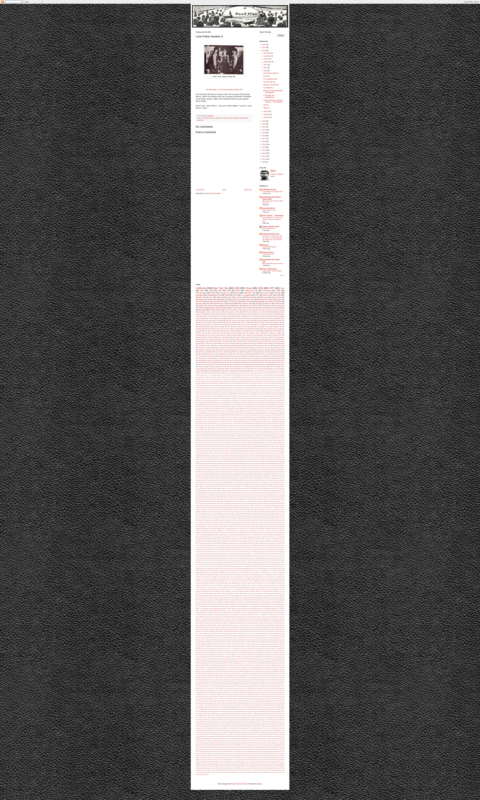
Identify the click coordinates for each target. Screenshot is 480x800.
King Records (247, 347)
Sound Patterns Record (260, 703)
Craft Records (251, 455)
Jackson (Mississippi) (254, 545)
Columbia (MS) (254, 446)
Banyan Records (262, 396)
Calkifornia (281, 425)
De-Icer (251, 463)
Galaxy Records (247, 507)
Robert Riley (258, 677)
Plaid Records (263, 652)
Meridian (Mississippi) (260, 604)
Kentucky (258, 301)
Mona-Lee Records (216, 614)
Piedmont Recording (255, 650)
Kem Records (236, 347)
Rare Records (262, 665)
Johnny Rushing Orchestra (259, 558)
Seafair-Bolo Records (228, 692)
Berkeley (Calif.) (255, 402)
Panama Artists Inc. (240, 642)
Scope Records (239, 358)
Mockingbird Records (217, 612)
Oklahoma (230, 303)
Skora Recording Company (206, 701)
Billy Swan (201, 408)
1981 (243, 329)
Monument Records (276, 614)
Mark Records (273, 595)
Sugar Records (266, 713)
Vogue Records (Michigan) (217, 757)
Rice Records (229, 673)
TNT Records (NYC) (210, 719)
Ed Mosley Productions (204, 484)
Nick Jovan (230, 627)
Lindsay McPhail (253, 581)
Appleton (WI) (256, 385)
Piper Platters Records (250, 652)
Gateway (231, 509)
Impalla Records (207, 539)
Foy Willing (264, 501)
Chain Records (278, 434)
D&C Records (249, 459)
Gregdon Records (210, 520)
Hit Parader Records (225, 532)
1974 (269, 303)
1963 (202, 291)
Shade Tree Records (208, 694)
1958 (260, 288)
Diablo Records (220, 471)
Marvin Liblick (278, 598)
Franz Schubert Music (244, 503)
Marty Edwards (254, 598)
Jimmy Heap (216, 556)
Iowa (257, 308)
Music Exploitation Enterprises (221, 621)
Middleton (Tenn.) (248, 606)
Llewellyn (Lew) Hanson (240, 583)
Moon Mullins (199, 616)
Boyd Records (280, 417)
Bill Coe (235, 406)
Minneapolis (227, 318)
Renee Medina (245, 671)
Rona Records (263, 682)
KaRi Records (222, 564)
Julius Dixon (274, 560)
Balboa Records (211, 396)
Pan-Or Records (228, 642)
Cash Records (220, 432)
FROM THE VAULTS (269, 190)
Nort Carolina (209, 631)
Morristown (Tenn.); (256, 616)
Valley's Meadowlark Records (263, 749)
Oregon (212, 326)
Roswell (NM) (233, 684)
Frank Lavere (201, 503)
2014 (264, 147)
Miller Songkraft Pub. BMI (275, 608)
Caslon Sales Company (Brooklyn (244, 432)
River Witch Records (211, 677)
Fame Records (255, 495)
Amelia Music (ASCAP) (217, 383)
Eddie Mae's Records (227, 484)
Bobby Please (266, 413)
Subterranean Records (241, 713)
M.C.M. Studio (246, 589)
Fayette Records (200, 497)
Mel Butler (281, 602)
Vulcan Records (231, 757)
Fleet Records (246, 499)
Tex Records (230, 726)
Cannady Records (277, 427)
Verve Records (276, 753)
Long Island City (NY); (237, 585)
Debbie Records (218, 465)
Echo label (251, 482)
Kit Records (279, 568)
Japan (242, 549)
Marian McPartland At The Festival (272, 263)
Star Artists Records (242, 709)
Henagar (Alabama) (201, 530)
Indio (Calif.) (261, 539)
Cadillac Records (259, 425)
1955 (279, 295)
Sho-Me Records (237, 696)
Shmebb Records (224, 696)
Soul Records (239, 703)
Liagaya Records (277, 579)
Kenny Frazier (264, 566)
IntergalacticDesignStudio (239, 784)
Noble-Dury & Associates (239, 629)
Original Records (277, 635)
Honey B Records (203, 535)
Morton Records (269, 616)
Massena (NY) (213, 600)
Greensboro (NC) (274, 518)
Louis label (279, 585)
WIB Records (260, 757)
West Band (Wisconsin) (219, 761)
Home (224, 190)
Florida (278, 299)
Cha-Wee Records (265, 434)
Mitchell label (205, 612)
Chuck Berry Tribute (252, 440)
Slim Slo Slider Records (223, 701)
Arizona (266, 306)
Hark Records (266, 524)
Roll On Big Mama (272, 680)
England (205, 490)
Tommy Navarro (210, 736)
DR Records (259, 459)
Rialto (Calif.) (219, 673)
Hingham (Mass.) (211, 532)
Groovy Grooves (268, 252)
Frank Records (223, 503)
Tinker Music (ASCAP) (239, 734)
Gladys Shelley (235, 343)
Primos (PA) (206, 658)
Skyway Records (221, 360)
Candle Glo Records (263, 427)
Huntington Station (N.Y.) (231, 537)
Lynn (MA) (210, 589)
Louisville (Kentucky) (227, 587)
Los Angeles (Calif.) (268, 308)
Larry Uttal (207, 574)
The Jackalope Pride (270, 79)
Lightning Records (211, 581)
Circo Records (234, 442)
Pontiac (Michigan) (201, 656)
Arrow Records (242, 387)
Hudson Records (207, 537)
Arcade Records (267, 385)
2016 (264, 141)
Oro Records (223, 637)
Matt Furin (254, 600)
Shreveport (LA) (209, 360)
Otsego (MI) (243, 637)
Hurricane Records (261, 537)
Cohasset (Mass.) (237, 335)
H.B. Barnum (220, 522)
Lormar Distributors (251, 350)
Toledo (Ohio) (202, 366)
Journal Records (231, 560)
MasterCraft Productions (227, 600)
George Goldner (235, 511)
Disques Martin (254, 474)
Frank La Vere (280, 501)
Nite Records (267, 352)
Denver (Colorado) (209, 339)
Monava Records (229, 614)
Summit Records (277, 713)
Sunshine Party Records (243, 715)
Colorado (214, 446)
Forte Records (235, 501)
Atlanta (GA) (224, 299)
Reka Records (213, 671)
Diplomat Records (217, 474)
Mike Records (237, 608)
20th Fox (226, 373)
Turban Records (227, 743)
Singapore (259, 698)
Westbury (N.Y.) (220, 764)
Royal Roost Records (245, 684)
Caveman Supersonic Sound (276, 432)
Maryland (281, 308)
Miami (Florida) (268, 324)
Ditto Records (264, 474)
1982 (204, 308)
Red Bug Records (267, 667)
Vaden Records (279, 747)
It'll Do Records (240, 541)
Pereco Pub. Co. (229, 648)
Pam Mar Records (203, 642)
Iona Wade (213, 541)
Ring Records (259, 675)
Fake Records (244, 495)
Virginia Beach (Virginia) (215, 368)
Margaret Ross (240, 595)
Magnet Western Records (258, 591)
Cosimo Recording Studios (225, 337)
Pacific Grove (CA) (233, 640)
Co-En (258, 444)
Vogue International (201, 757)
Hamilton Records (271, 522)
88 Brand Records (237, 373)
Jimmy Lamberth (227, 556)
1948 (258, 371)
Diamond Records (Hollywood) (263, 471)
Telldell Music (265, 724)
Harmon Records (208, 526)
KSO (204, 564)
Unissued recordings (272, 745)
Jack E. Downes (277, 543)
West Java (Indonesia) (249, 761)
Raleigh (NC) (199, 665)
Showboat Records (276, 696)
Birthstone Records (221, 408)
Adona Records (250, 377)
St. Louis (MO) (200, 709)
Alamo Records (256, 379)
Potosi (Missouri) (238, 656)
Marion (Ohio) (251, 595)
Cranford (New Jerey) (264, 455)
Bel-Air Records (259, 400)
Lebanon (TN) (210, 577)
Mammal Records (234, 593)
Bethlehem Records (206, 404)
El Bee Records (279, 484)
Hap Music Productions (228, 524)
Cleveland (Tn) (228, 444)
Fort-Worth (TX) (209, 324)
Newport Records (220, 627)
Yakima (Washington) (276, 770)
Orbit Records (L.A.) (264, 635)
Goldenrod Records (241, 516)
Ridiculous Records (247, 675)
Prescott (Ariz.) (262, 656)
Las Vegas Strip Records (220, 574)
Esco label (269, 490)
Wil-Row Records (208, 766)
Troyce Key (279, 740)
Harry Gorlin (217, 345)
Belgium (262, 331)
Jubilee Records (252, 560)
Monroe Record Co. (255, 614)
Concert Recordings (230, 448)
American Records (248, 383)
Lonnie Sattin (250, 585)
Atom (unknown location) (259, 389)
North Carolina (276, 297)
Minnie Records (264, 610)
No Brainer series (214, 629)
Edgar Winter (239, 484)
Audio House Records (224, 392)
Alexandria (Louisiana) (217, 381)
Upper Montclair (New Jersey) (251, 747)
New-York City (265, 625)
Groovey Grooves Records (240, 520)
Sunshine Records (258, 715)
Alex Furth (206, 381)
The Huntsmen (231, 728)
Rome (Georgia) (231, 682)
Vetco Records (273, 366)
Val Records (215, 749)
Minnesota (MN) (252, 610)
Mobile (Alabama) (273, 312)
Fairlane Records (219, 495)
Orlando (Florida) (201, 637)
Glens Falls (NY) (246, 513)
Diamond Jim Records (233, 471)
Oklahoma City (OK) (201, 635)
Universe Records (236, 747)
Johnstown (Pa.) (203, 347)
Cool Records (217, 450)
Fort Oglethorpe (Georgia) (221, 501)
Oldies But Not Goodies (216, 635)
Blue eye (265, 245)
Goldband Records (248, 343)
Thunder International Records (214, 732)
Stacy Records (210, 709)
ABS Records (233, 375)
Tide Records (239, 732)
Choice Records (202, 440)
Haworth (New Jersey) (223, 528)
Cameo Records (237, 427)
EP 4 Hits (205, 482)
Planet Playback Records (277, 652)
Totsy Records (229, 738)
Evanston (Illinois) (250, 492)
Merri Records (273, 604)
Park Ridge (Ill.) (253, 642)
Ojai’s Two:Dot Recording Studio (272, 633)
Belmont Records (220, 402)
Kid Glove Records (223, 568)
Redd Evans (214, 669)
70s (231, 310)
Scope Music (278, 690)
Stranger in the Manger (271, 85)
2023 (264, 121)
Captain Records (227, 429)
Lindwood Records (266, 581)
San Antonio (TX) (270, 301)
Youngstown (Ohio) (226, 772)
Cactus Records (227, 425)
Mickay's (215, 606)
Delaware (276, 322)
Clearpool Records (203, 444)
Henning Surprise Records (242, 530)
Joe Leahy (277, 556)
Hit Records (236, 532)
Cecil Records (202, 434)
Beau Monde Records (204, 400)
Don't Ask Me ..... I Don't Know (272, 215)
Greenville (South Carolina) (264, 343)
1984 (199, 373)
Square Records (249, 362)
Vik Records (209, 755)
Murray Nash (206, 621)
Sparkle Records (261, 705)
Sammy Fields (280, 686)
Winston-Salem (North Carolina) (224, 371)
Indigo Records (251, 539)
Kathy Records (278, 564)
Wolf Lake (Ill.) (232, 768)
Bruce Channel (227, 421)
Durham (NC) (264, 480)
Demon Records (250, 467)
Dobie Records (275, 474)
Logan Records (278, 583)
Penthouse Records (215, 648)
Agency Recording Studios (265, 377)
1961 (238, 291)
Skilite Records (280, 698)
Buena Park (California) (251, 421)
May (265, 68)
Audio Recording (251, 392)
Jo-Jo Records (258, 556)
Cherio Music (212, 438)
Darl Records (245, 461)
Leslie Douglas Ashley (236, 579)
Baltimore (267, 320)
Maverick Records (277, 600)
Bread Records (246, 419)
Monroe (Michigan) (241, 614)
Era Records (226, 341)
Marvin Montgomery (201, 600)
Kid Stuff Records (236, 568)
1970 (211, 297)
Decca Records (269, 310)
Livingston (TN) (227, 583)
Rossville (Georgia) (221, 684)
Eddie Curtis (270, 339)
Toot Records (264, 736)
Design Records (251, 339)
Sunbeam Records (215, 715)
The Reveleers (208, 730)
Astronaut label (233, 389)
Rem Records (235, 671)
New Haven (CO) (237, 625)
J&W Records (280, 541)
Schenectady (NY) (225, 358)
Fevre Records (258, 497)
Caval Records (261, 432)
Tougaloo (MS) (239, 738)
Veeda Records (214, 753)
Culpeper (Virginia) (265, 457)
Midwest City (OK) (209, 608)
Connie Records (269, 448)
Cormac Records (201, 453)
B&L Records (227, 394)
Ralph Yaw (209, 665)
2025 (264, 47)
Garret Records (214, 509)
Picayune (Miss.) (226, 650)
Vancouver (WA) (245, 751)
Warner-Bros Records (257, 368)
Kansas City (226, 347)
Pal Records (259, 640)
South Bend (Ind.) (266, 360)
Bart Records (212, 398)
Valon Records (211, 751)
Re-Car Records (207, 667)
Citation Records (245, 442)
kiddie (265, 772)
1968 (227, 295)
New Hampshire (255, 352)
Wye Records (224, 770)
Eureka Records (228, 492)
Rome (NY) (242, 682)
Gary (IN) (223, 509)
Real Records (218, 667)
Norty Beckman (248, 631)
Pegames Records (279, 646)
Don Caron (254, 476)
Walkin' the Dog (200, 759)
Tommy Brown (200, 736)
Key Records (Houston (209, 568)
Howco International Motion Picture (257, 535)
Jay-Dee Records (267, 345)
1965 (229, 291)
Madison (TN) (220, 591)
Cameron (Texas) (249, 427)
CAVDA (243, 423)
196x (210, 320)
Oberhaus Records (216, 633)
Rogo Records (248, 680)
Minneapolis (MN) (201, 326)
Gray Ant (210, 518)
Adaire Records (218, 377)
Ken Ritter (254, 566)
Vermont (243, 753)
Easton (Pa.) (232, 482)
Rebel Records (238, 326)
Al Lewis (222, 379)
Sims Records (236, 698)
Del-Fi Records (210, 467)
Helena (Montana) (265, 528)
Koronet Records (238, 570)
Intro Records (233, 324)
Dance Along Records (202, 461)
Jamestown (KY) (207, 549)
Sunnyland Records (254, 364)
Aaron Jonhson (263, 375)
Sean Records (240, 692)
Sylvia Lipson (237, 717)
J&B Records (270, 541)
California (201, 288)
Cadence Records (240, 425)
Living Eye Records (214, 583)
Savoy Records (205, 690)
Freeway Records (224, 505)
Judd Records (264, 560)
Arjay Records (212, 387)
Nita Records (280, 627)
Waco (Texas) (242, 368)
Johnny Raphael (244, 558)
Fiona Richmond (279, 497)
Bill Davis (242, 406)
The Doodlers (208, 728)
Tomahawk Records (264, 734)
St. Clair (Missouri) (277, 707)
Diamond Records (247, 471)
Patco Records (227, 644)
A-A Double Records (267, 373)
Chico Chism (280, 438)
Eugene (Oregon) (216, 492)
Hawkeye (198, 528)
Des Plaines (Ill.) (238, 339)
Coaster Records (204, 446)
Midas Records (236, 606)
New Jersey (264, 293)
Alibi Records (230, 381)
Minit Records (242, 610)
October (266, 59)
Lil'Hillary (221, 581)
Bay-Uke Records (245, 398)
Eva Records (239, 492)
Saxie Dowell (232, 690)
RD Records (201, 663)
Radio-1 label (255, 663)
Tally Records (218, 722)
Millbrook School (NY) (259, 608)
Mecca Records (201, 352)
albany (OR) (258, 772)
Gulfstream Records (265, 520)
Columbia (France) (243, 446)
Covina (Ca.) (272, 453)
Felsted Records (224, 497)
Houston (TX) (236, 299)
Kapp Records (256, 564)
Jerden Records (277, 551)
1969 (247, 306)
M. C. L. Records (234, 589)
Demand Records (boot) (237, 467)
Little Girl (266, 108)
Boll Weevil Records (228, 415)
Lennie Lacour (200, 579)
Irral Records (230, 541)
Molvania (205, 614)
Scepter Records (268, 690)
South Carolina (277, 306)
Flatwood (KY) (236, 499)
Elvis (235, 488)
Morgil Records (233, 616)
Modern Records (230, 612)
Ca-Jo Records (216, 425)
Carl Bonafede (239, 429)
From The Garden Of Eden (252, 505)
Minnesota (263, 297)
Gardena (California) (201, 509)
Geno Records (224, 511)
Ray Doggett (272, 665)
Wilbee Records (219, 766)
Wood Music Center (243, 768)
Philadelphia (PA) (214, 295)
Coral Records (210, 337)
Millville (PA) (212, 352)
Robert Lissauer (247, 677)
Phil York (277, 648)
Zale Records (238, 772)
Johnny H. (234, 558)
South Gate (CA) (279, 360)
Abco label (273, 375)
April (265, 71)
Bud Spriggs (238, 421)
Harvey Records (271, 526)
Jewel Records (279, 345)
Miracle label (275, 610)
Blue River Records (255, 411)
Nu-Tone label (280, 631)
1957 (271, 288)
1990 (209, 373)
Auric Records (262, 392)
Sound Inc (249, 703)
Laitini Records (206, 572)
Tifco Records (250, 732)
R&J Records (206, 661)
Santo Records (257, 688)
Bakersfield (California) (242, 310)
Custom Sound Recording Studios (224, 459)
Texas (248, 288)
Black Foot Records (259, 408)
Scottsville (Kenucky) (213, 692)
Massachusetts (251, 297)
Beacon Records (257, 398)
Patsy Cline (237, 644)
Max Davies (199, 602)
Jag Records (214, 547)
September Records (265, 692)
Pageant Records (225, 354)
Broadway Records (201, 421)
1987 (254, 329)
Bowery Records (239, 417)
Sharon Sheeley (260, 694)
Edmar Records (258, 484)
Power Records (277, 354)
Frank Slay (233, 503)
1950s (282, 318)
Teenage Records (244, 724)
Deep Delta (277, 465)
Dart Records (278, 461)
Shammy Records (234, 694)
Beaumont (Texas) (201, 322)
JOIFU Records (248, 543)
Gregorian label (279, 343)
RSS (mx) (218, 663)
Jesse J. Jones (251, 553)
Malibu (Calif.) (221, 593)
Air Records (279, 377)
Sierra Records (226, 698)
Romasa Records (208, 682)
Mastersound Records (242, 600)
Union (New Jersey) (258, 745)
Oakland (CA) (278, 352)
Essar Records (278, 490)
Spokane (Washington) (234, 362)
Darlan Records (255, 461)
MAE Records (257, 589)
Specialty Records (218, 362)
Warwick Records (245, 759)
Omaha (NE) (238, 635)
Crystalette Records (242, 457)
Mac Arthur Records (269, 589)
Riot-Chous (269, 675)
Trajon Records (278, 738)
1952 (204, 320)
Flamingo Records (224, 499)
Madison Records (232, 591)
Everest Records (262, 492)
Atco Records (247, 320)
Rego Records (262, 669)
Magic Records (244, 591)
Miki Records (247, 608)
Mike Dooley (227, 608)
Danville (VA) (225, 461)
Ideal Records (242, 345)
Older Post (248, 190)
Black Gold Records (273, 408)
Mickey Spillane (225, 606)
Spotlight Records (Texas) (238, 707)
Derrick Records (217, 469)
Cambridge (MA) (202, 427)
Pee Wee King (257, 646)
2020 (264, 130)
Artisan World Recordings (275, 387)
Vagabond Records (203, 749)
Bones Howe (261, 415)
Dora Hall (219, 478)
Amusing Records (201, 385)
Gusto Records (278, 520)
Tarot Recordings (269, 722)
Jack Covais (267, 543)
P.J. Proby (206, 640)
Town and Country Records (254, 738)
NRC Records (238, 318)
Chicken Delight (260, 438)
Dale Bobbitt (268, 459)
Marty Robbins (277, 350)
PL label (223, 640)
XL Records (253, 770)
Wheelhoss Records (233, 764)
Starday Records (207, 711)
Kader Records (233, 564)
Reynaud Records (266, 671)
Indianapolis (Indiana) (204, 312)
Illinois (236, 293)
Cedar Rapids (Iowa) (214, 434)
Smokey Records (250, 701)
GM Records (228, 507)
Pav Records (212, 646)
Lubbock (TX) (257, 324)
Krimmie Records (250, 570)
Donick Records (209, 478)
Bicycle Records (266, 404)
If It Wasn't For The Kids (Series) (209, 306)
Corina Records (278, 450)
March (266, 111)
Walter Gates (211, 759)
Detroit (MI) (267, 295)
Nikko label (260, 627)
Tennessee (266, 291)
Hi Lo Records (267, 530)
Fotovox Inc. (245, 501)
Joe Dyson (268, 556)
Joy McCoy (242, 560)
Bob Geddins (235, 413)
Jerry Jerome (230, 553)
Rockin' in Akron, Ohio (269, 210)
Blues (204, 413)
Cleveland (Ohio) (270, 316)
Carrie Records (272, 429)
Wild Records (244, 766)
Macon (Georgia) (265, 350)
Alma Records (280, 381)
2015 (264, 144)
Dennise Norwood (273, 467)
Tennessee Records (218, 726)
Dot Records (280, 310)
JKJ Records (238, 543)
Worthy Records (202, 770)
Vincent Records (228, 755)
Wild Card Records (232, 766)
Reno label (255, 671)
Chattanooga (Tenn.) (202, 335)
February (267, 114)
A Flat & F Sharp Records (251, 373)
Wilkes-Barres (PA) (256, 766)
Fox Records (255, 501)
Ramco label (211, 356)
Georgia (277, 293)
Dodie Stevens (222, 476)
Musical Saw (235, 621)
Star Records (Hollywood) (257, 709)
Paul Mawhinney (274, 644)
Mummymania (261, 619)
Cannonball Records (202, 429)
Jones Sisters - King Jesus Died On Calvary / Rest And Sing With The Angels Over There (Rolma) (272, 237)
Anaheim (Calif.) (213, 385)
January (267, 117)
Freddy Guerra (278, 503)
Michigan (199, 295)
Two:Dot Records (202, 745)
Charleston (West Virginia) (257, 333)
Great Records (220, 518)
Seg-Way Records (252, 692)
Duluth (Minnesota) (240, 480)
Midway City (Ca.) (273, 606)
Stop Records (274, 711)
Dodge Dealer (211, 476)
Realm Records (233, 356)
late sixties (273, 772)
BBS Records (237, 394)
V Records (270, 747)
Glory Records (269, 513)
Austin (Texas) (253, 331)
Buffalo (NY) (218, 118)
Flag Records (272, 341)
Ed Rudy (215, 484)
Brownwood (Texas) (215, 421)
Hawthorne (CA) (236, 528)
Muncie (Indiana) (272, 619)
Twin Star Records (279, 743)
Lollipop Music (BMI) (201, 585)
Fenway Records (236, 497)
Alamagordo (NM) (244, 379)
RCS (273, 661)
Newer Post (200, 190)
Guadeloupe (253, 520)
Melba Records (214, 604)
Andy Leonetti (235, 385)
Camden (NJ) (213, 427)
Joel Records (205, 558)
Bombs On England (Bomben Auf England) (273, 91)
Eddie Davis (280, 339)
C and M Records (212, 423)
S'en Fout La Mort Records (273, 684)
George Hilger (246, 511)
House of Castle (228, 535)
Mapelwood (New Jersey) (226, 595)
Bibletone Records (254, 404)
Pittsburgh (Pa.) (249, 318)
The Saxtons (227, 730)
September (268, 62)
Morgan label (223, 616)
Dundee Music (253, 480)
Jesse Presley (262, 553)
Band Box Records (248, 396)
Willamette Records (270, 766)
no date (280, 772)
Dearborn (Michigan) (271, 463)
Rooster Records (271, 356)
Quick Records (272, 658)
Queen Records (261, 658)
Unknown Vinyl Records (270, 234)
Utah (263, 747)
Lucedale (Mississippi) (242, 587)
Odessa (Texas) (237, 633)
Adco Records (229, 377)
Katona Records (200, 566)
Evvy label (273, 492)
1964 (220, 291)
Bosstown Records (217, 417)
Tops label (219, 738)
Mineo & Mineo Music (228, 610)
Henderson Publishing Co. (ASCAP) (220, 530)
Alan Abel (266, 379)
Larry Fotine (261, 572)
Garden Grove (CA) (259, 507)
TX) (244, 719)
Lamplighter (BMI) (218, 572)
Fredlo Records (211, 505)
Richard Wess (252, 673)
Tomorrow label (232, 736)
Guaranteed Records (204, 345)
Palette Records (269, 640)
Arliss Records (231, 387)
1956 (213, 293)
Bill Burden (228, 406)
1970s (249, 314)
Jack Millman (208, 545)
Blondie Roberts (208, 411)
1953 (257, 303)
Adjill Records (240, 377)
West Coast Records (268, 228)
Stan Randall (230, 709)
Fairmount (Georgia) (232, 495)
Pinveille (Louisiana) (224, 652)
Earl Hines (223, 482)
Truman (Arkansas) (201, 743)
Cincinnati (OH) (279, 303)
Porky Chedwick (213, 656)
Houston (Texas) (247, 308)
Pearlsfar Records (245, 646)
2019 (264, 133)
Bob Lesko (245, 413)
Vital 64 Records (230, 368)
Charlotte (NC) (245, 316)
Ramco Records (228, 665)
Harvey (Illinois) (260, 526)
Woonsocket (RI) (279, 768)
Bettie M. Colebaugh (220, 404)
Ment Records (248, 604)
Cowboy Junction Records (226, 455)
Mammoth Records (248, 593)
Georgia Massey (267, 511)
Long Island (225, 585)
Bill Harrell (250, 406)
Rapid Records (251, 665)
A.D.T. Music (223, 375)
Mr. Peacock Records (236, 619)
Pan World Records (239, 354)
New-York (255, 625)
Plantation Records (203, 654)
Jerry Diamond (210, 553)
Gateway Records (232, 308)
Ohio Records (256, 633)
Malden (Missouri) (209, 593)
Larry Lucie (270, 572)
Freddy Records (200, 505)
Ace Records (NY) (210, 331)
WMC (267, 757)
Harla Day (275, 524)
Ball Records (236, 396)
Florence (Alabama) (258, 499)
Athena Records (244, 389)
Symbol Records (248, 717)
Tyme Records (214, 745)
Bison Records (209, 118)
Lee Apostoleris (255, 577)
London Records (214, 585)
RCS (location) (210, 314)
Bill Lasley (266, 406)
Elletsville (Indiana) (253, 486)
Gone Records (254, 516)
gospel (247, 371)
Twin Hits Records (266, 743)
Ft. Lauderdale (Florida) (269, 505)
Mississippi (202, 310)
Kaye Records (225, 566)
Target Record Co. (256, 722)
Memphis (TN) (201, 297)
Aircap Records (213, 379)
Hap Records (241, 524)
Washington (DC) (271, 368)
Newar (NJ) (274, 625)
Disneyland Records (241, 474)
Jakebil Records (243, 547)
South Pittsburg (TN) (204, 362)
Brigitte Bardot (257, 419)
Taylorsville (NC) (200, 724)
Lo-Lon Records (266, 583)
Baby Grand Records (260, 394)
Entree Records (238, 490)
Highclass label (200, 532)
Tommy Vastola (221, 736)
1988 (204, 373)
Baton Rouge (222, 398)
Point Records (254, 654)
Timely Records (200, 734)
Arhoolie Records (201, 387)
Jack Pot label (218, 545)
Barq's (204, 398)
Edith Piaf (248, 484)
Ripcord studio (278, 675)
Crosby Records (207, 457)
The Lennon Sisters (270, 728)
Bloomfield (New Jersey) (222, 411)
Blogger (259, 784)
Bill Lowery (201, 333)
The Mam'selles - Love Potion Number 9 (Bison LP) (223, 90)
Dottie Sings (249, 478)
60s (281, 301)
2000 (215, 373)
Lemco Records (267, 577)
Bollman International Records (246, 415)
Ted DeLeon (210, 724)
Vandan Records (257, 751)
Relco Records (224, 671)
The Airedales (254, 726)
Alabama (220, 297)
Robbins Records (246, 356)
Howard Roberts (240, 535)
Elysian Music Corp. (245, 488)
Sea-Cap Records (264, 358)
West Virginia (274, 318)
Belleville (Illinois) (208, 402)
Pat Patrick (217, 644)
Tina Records (226, 734)
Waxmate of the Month (265, 299)
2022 (264, 124)
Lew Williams (248, 579)
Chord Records (213, 440)
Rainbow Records (277, 663)
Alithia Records (240, 381)
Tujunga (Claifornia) (214, 743)
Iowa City (221, 541)
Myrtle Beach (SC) (218, 623)
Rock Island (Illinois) (214, 680)
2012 (264, 153)
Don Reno (199, 478)
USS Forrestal (234, 745)
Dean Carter (259, 463)
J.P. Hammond (202, 543)
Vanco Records (234, 751)
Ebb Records (242, 482)
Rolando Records (259, 680)
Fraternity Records (258, 503)
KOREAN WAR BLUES (269, 247)
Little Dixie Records (201, 583)
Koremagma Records (224, 570)
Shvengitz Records (201, 698)
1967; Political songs (268, 371)
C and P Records (224, 423)
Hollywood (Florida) (230, 345)
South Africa (254, 360)
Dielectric (207, 474)
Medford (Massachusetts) (255, 602)
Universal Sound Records (221, 747)
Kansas (218, 318)
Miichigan (219, 608)
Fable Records (261, 341)
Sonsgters (209, 703)
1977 (216, 320)
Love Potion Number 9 (270, 73)
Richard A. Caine (241, 673)
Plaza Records (215, 654)
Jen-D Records (266, 551)
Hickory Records (221, 324)
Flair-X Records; (212, 499)
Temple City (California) (277, 724)
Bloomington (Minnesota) (239, 411)
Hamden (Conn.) (259, 522)
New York (247, 625)
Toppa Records (210, 738)
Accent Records (269, 314)
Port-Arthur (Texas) (264, 354)
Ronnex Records (274, 682)
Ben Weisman (214, 322)
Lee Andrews (245, 577)
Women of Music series (245, 303)
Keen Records (244, 566)
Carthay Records (208, 432)
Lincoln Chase (231, 581)
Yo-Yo (227, 314)
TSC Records (237, 719)
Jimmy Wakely (238, 556)
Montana (265, 614)
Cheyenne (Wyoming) (237, 438)
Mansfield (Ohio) (211, 595)
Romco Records (220, 682)
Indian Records (229, 539)
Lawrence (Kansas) (264, 574)
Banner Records (277, 320)
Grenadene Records (224, 520)
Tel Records (255, 724)
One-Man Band (200, 354)
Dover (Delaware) (273, 478)
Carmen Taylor (261, 429)
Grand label (201, 518)
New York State (227, 118)
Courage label (242, 453)
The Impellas (242, 728)
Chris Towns (231, 440)
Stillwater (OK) (264, 711)
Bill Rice (282, 406)
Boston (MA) (234, 316)
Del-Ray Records (222, 467)
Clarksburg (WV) (257, 442)
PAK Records (214, 640)
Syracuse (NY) (279, 364)
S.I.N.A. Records (212, 686)
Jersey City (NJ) (240, 553)
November (267, 56)
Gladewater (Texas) (211, 513)
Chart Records (251, 436)
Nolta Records (253, 629)
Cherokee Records (223, 438)
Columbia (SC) (250, 335)
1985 (248, 329)
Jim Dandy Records (274, 553)
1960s (198, 308)
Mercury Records (259, 312)
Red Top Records (203, 669)
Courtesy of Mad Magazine (257, 453)
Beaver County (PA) (219, 400)
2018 (264, 136)
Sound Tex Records (218, 705)
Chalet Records (200, 436)
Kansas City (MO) (245, 564)
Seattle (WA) (212, 299)
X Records (227, 329)
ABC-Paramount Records (271, 329)
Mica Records (207, 606)
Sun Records (242, 364)
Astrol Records (222, 389)
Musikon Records (269, 621)
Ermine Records (238, 341)
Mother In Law (200, 619)
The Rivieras (218, 730)
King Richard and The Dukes (252, 568)
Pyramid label (250, 658)
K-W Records (227, 562)
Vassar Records (279, 751)
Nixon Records (202, 629)
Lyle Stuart (279, 587)
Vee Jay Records (203, 753)
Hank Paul (204, 524)
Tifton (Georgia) (260, 732)
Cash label (229, 432)
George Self (256, 511)
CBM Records (252, 423)
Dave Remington (242, 463)
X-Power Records (243, 770)
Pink (265, 650)
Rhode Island (250, 326)
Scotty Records (251, 358)
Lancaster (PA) (229, 572)
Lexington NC (258, 579)
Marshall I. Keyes (218, 598)
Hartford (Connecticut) (246, 526)
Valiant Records (237, 749)
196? (226, 310)
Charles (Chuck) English (227, 436)
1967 (257, 295)
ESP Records (214, 482)
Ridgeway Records (234, 675)
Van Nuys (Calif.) (223, 751)
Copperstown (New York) (246, 450)
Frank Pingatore (212, 503)
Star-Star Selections (272, 709)
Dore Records (228, 478)
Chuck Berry (241, 440)
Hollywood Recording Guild (262, 532)
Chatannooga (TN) (263, 436)
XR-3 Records (264, 770)
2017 (264, 139)
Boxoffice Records (269, 417)
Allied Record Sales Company (265, 381)
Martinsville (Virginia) (242, 598)
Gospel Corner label (266, 516)
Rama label (217, 665)
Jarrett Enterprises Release (272, 549)
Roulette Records (262, 318)
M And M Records (221, 589)
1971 (203, 118)
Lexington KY (208, 350)
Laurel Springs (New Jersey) (248, 574)
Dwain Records (275, 480)
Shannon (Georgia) (247, 694)
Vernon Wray (252, 753)
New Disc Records (224, 625)
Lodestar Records (237, 350)
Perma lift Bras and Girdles (244, 648)
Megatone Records (270, 602)
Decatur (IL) (240, 465)
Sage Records (247, 686)
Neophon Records (274, 623)
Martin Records (229, 598)
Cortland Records (213, 453)
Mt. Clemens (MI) (249, 619)
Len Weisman (278, 577)
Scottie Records (200, 692)
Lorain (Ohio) (260, 585)
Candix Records (265, 322)
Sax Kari (223, 690)
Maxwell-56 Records (210, 602)
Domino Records (243, 476)
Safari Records (236, 686)
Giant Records (278, 511)
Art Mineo (262, 387)
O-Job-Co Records (203, 633)
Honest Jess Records (278, 532)
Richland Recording (264, 673)
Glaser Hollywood (224, 513)
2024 (264, 50)
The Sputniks (237, 730)
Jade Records (204, 547)
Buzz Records (278, 421)
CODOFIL (261, 423)
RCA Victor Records (215, 310)
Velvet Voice (224, 753)
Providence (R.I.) (239, 658)
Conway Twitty (207, 450)
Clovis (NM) (225, 335)
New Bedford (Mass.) (211, 625)
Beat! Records (280, 398)
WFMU (252, 757)
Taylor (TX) (279, 722)
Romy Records (252, 682)
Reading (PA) (222, 356)
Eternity (198, 492)
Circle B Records (207, 442)
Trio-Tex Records (256, 740)
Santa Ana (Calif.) (245, 688)
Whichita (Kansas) (247, 764)
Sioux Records (269, 698)
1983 (227, 320)
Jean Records (227, 551)
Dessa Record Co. (256, 469)
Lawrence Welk (276, 574)
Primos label (215, 658)
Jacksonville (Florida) (268, 545)
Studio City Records (229, 364)
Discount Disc (229, 474)
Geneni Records (212, 511)
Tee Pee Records (222, 724)
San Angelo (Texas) (263, 326)
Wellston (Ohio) (206, 761)
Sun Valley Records (201, 715)
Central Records (227, 434)
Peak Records (234, 646)
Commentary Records (202, 448)
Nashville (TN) (249, 293)
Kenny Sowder (274, 566)
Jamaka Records (273, 547)
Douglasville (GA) (261, 478)
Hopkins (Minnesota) (216, 535)
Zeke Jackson (248, 772)
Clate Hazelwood (279, 442)
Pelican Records (202, 648)
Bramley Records (203, 419)
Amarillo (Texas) (207, 316)
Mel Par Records (202, 604)
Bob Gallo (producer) (223, 413)
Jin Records (248, 556)
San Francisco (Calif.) (204, 688)
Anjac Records (246, 385)
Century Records (239, 434)
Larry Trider (199, 574)
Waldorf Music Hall (277, 757)
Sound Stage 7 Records (203, 705)
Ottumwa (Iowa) (254, 637)
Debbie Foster (207, 465)
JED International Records (224, 543)
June (265, 65)
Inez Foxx (270, 539)
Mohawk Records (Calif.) (272, 612)
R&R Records (216, 661)
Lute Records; (269, 587)
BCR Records (247, 394)
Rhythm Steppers (208, 673)
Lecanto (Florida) (221, 577)
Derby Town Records (224, 339)
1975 (253, 306)
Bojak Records (215, 415)
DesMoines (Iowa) (237, 469)
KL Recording (274, 562)
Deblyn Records (229, 465)
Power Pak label (251, 656)
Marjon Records (262, 595)
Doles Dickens (233, 476)
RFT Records (200, 356)
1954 (222, 301)
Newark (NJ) (249, 299)
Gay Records (258, 509)
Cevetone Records (252, 434)
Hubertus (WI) (274, 535)
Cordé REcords (267, 450)
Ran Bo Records (240, 665)
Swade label (217, 717)
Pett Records (268, 648)
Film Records (268, 497)
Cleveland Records (239, 444)
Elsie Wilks (217, 488)
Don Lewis (271, 476)
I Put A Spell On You (268, 254)
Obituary (227, 633)
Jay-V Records (216, 551)
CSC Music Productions (273, 423)
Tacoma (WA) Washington (255, 719)
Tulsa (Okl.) (254, 366)
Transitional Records (218, 740)
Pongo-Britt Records (276, 654)
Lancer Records (240, 572)
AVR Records (253, 375)
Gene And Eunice (269, 509)
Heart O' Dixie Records (251, 528)
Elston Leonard (226, 488)
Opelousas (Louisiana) (250, 635)
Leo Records (210, 579)
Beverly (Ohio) (243, 404)
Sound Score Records (276, 703)
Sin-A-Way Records (248, 698)
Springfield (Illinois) (253, 707)
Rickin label (212, 675)
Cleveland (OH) (257, 316)
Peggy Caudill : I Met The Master (272, 271)
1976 (259, 306)
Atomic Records (273, 389)
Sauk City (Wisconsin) (210, 358)
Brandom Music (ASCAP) (217, 419)
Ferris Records (248, 497)
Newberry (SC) (208, 627)
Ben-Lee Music (231, 402)
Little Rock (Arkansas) (222, 350)
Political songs (264, 654)
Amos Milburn (278, 383)
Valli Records (278, 749)
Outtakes (275, 637)
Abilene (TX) (257, 314)
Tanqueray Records (243, 722)
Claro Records (268, 442)
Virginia (220, 314)
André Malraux (224, 385)
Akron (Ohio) (230, 331)
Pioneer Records (237, 652)
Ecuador (259, 482)
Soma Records (233, 360)
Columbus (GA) (278, 446)
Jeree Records (200, 553)
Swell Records (227, 717)
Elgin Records (242, 486)
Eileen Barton (269, 484)
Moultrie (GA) (210, 619)
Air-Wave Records (201, 379)
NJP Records (234, 623)
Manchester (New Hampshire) (265, 593)
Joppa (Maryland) (219, 560)
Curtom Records (207, 459)
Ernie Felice (249, 490)
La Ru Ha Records (273, 570)
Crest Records (248, 337)
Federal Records (212, 497)
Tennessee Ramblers (204, 726)
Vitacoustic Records (276, 755)
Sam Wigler (271, 686)
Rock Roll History (201, 680)
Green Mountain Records (258, 518)
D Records (240, 459)
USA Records (224, 745)
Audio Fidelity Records (209, 392)
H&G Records (210, 522)
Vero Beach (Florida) (264, 753)
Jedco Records (238, 551)
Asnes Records (210, 389)
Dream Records (207, 480)
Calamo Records (271, 425)
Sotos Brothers (228, 703)
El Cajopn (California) (204, 486)
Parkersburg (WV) (265, 642)
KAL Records (237, 562)
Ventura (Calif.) (234, 753)
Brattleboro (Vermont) (233, 419)
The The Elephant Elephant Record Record (256, 730)
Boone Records (272, 415)
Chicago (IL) (225, 293)
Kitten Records (200, 570)
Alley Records (251, 381)
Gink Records (200, 513)
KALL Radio (247, 562)
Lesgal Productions (221, 579)
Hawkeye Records (209, 528)
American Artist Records (234, 383)
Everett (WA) (250, 341)
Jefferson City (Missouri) (252, 551)
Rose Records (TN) (208, 684)
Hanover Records (214, 524)
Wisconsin (213, 301)
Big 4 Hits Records (279, 404)
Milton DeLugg (200, 610)
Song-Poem (244, 360)
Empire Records (214, 341)
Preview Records (274, 656)
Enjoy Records (214, 490)
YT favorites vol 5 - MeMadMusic (269, 96)
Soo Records (218, 703)
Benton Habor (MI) (243, 402)
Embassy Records (258, 488)
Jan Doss (217, 549)
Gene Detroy (280, 509)
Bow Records (228, 417)
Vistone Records (263, 755)
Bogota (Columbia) (203, 415)
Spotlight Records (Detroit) (220, 707)
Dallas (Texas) (246, 301)
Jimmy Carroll (207, 556)
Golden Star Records (228, 516)
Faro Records (278, 495)
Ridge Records (222, 675)
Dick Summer (278, 471)
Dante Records (214, 461)
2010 (264, 159)
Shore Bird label (263, 696)
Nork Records (263, 629)
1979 (282, 371)
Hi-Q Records (278, 530)
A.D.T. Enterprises (212, 375)
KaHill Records (212, 564)
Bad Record (257, 320)
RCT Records (280, 661)
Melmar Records (225, 604)
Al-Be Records (232, 379)
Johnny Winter (273, 558)
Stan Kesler (220, 709)
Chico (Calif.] (271, 438)
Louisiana (239, 297)
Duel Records (229, 480)
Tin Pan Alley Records (213, 734)
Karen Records (267, 564)
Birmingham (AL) (226, 322)
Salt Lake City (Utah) (259, 686)
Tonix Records (254, 736)
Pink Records (273, 650)
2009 (264, 162)
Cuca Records (260, 337)
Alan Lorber (275, 379)
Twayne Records (254, 743)
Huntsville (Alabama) (248, 537)
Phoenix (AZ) (238, 306)
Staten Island (254, 711)
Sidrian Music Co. (214, 698)
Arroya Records (252, 387)
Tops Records (213, 366)
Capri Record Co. (215, 429)
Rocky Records (226, 680)
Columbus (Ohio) (277, 335)
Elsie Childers (207, 488)
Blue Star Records (269, 411)
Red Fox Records (279, 667)
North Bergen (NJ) (221, 631)
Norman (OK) (273, 629)
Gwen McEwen (200, 522)
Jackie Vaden (242, 545)
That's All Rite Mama (269, 269)
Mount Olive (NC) (222, 619)
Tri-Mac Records (231, 740)
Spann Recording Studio (246, 705)
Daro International (267, 461)
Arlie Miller (221, 387)
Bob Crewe (211, 413)
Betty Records (232, 404)
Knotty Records (211, 570)
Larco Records (251, 572)
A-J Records (278, 373)
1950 (243, 314)
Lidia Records (200, 581)
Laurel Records (233, 574)
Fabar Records (207, 495)
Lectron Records (234, 577)
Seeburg (274, 358)
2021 (264, 127)
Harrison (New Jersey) (221, 526)
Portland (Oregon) (226, 656)
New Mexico (226, 306)
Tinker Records (252, 734)
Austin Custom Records (275, 392)
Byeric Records (200, 423)
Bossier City (206, 417)
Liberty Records (245, 324)
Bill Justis (258, 406)
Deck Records (256, 465)
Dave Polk (232, 463)
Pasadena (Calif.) (206, 644)
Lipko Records (278, 581)
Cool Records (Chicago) (230, 450)
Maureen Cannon (265, 600)
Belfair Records (271, 400)
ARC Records (243, 375)
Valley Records (248, 749)
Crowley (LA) (218, 457)
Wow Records (213, 770)
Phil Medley (251, 354)
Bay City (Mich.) (233, 398)
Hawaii (280, 526)
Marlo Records (206, 598)
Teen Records (233, 724)
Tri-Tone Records (243, 740)
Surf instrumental (271, 715)
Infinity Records (279, 539)
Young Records (214, 772)
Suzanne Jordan (207, 717)
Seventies (276, 692)
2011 (264, 156)
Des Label (227, 469)
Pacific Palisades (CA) (247, 640)
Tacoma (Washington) (271, 719)
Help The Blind (277, 528)
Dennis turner (262, 467)
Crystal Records (229, 457)
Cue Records (272, 337)
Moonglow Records (211, 616)
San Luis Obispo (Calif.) (231, 688)
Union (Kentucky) (245, 745)
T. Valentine (258, 717)
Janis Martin (234, 549)
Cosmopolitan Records (228, 453)
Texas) (238, 726)
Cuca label (254, 457)
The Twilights (275, 730)
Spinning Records (273, 705)
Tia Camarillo (229, 732)
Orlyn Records (212, 637)
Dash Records (200, 463)
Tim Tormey (279, 732)
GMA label (238, 507)
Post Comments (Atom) (213, 193)
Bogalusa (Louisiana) (278, 413)
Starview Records (243, 711)
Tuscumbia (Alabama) (240, 743)
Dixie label (261, 339)
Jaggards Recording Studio (228, 547)
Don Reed (279, 476)
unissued (204, 774)
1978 (277, 371)
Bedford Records (248, 400)
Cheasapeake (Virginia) (277, 436)
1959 (237, 288)
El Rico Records (217, 486)
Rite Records (199, 677)
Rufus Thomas (258, 684)
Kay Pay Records (213, 566)
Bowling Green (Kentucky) (253, 417)
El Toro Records (230, 486)
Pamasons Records (216, 642)
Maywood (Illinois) (224, 602)
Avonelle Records (216, 394)
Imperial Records (209, 318)
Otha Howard (233, 637)
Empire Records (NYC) (273, 488)
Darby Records (235, 461)
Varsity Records (268, 751)
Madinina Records (208, 591)
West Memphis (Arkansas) (265, 761)
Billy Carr (211, 333)
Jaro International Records (254, 549)
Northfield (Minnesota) (234, 631)
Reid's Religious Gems (275, 669)
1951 (199, 320)
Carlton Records (250, 429)
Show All (282, 275)
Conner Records (258, 448)
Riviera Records (223, 677)
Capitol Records (257, 310)
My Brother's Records (204, 623)
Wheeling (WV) (208, 371)
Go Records (201, 516)
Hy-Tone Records (275, 537)
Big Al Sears (201, 406)
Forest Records (207, 501)
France (272, 501)
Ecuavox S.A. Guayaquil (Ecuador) (274, 482)
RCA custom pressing (250, 661)
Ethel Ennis (205, 492)
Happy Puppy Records (253, 524)
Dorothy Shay (239, 478)
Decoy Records (266, 465)
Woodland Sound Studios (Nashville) (262, 768)
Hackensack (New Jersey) (244, 522)
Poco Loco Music (227, 654)
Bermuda (265, 402)
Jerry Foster (220, 553)
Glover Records (279, 513)
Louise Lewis (199, 587)
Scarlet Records (256, 690)
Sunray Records (228, 715)
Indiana (229, 297)
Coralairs (257, 450)
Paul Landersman (261, 644)
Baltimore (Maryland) (216, 308)
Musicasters (244, 621)
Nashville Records (234, 352)
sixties (197, 774)
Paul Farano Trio (249, 644)
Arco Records (278, 385)
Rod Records (237, 680)
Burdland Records (266, 421)
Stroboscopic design (218, 713)
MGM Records (246, 312)
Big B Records (211, 406)
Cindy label (275, 440)
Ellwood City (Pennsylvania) (270, 486)
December (267, 53)
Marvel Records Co (266, 598)
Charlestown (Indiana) (275, 333)
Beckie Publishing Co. (233, 400)
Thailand (244, 726)
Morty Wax (279, 616)
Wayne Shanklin (269, 759)
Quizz (280, 658)
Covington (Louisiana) (210, 455)
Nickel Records (240, 627)
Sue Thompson (254, 713)
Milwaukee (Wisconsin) (213, 610)
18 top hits (236, 329)
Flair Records (201, 499)
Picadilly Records (214, 650)
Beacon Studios (269, 398)
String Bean (206, 713)
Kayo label (235, 566)
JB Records (211, 543)
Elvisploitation (202, 341)
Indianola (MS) (240, 539)
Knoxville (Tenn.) (259, 347)
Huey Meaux (218, 537)
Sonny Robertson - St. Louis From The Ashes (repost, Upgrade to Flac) (272, 219)
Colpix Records (223, 446)
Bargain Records (274, 396)
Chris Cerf (223, 440)
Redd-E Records (225, 669)
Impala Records (254, 345)
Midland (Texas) (260, 606)
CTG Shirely (206, 425)
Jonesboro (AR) (219, 312)
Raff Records (266, 663)
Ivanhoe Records (257, 541)
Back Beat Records (274, 394)
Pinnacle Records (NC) (209, 652)
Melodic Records (237, 604)
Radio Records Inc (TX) (242, 663)
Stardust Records (220, 711)
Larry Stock (279, 572)
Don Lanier (263, 476)
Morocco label (244, 616)
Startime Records (214, 364)
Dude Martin (218, 480)
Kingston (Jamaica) (268, 568)
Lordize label (270, 585)
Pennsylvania (201, 293)
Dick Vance (199, 474)
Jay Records (206, 551)
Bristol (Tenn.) (268, 419)
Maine (270, 591)
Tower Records (224, 366)
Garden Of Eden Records (275, 507)
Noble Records (225, 629)
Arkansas (199, 303)
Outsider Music (266, 637)
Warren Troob (234, 759)
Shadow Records (222, 694)
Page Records (212, 354)
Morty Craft (222, 352)
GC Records (208, 507)
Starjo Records (231, 711)
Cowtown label (241, 455)
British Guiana (278, 419)
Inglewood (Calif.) (203, 541)
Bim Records (210, 408)
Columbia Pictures (266, 446)
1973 (263, 303)
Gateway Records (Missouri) (244, 509)
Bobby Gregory (254, 413)
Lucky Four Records (256, 587)
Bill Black (220, 406)
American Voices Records (264, 383)
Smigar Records (237, 701)
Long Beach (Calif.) (233, 312)
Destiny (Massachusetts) (271, 469)
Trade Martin (267, 738)
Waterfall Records (257, 759)
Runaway (266, 76)
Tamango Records (230, 722)
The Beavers (263, 726)
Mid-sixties (279, 324)
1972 (236, 301)
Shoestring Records (250, 696)
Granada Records (279, 516)
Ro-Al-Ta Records (236, 677)
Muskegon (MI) (280, 621)
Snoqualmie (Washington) (265, 701)
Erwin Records (259, 490)
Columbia (232, 446)
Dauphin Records (221, 463)
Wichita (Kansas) (274, 764)
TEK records (276, 717)
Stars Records (202, 364)
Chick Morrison (250, 438)
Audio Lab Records (238, 392)
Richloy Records (277, 673)
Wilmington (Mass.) (209, 768)
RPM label (210, 663)
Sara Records (268, 688)
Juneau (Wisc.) (215, 347)
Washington (200, 299)
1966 (278, 291)
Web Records (217, 329)
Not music (257, 631)
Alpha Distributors (203, 383)
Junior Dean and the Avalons (211, 562)
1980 (221, 320)
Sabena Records (224, 686)
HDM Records (230, 522)
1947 (252, 371)
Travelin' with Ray (269, 82)
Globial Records (257, 513)
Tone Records (244, 736)
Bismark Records (246, 408)
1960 (211, 291)
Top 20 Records (275, 736)
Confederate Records (244, 448)
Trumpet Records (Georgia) (240, 366)
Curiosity (276, 457)
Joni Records (207, 560)
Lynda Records (200, 589)
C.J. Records (235, 423)
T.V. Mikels (267, 717)
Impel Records (218, 539)
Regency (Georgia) (237, 669)
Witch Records (221, 768)
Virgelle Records (240, 755)
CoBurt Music (266, 444)
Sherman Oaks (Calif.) (209, 696)
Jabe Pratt (259, 543)
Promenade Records (223, 326)
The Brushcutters (275, 726)
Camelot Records (225, 427)
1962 (282, 288)
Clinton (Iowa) (215, 335)
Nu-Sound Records (268, 631)
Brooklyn (232, 333)
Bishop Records (234, 408)
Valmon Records (200, 751)
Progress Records (227, 658)
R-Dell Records (227, 661)
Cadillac (250, 425)
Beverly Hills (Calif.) (221, 316)
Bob (274, 171)
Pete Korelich (258, 648)
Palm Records (280, 640)
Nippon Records (269, 627)
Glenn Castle (235, 513)
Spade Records (231, 705)
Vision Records (252, 755)
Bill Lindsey (274, 406)
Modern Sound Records (244, 612)
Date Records (210, 463)
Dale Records (278, 459)
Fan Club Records (267, 495)
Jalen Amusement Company (258, 547)
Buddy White (253, 322)
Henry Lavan (256, 530)
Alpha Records (241, 331)
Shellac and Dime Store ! (271, 226)
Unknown (264, 366)
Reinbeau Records (201, 671)
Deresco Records (205, 469)
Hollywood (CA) (251, 291)
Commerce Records (216, 448)
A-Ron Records (200, 375)
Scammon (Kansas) (244, 690)
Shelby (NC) (270, 694)
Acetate (221, 331)
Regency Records (251, 669)
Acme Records (207, 377)
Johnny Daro (225, 558)
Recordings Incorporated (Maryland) (248, 667)
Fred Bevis (269, 503)
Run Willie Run (268, 88)
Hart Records (234, 526)
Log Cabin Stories (268, 208)
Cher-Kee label (202, 438)
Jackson (266, 105)
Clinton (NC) (251, 444)
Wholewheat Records (261, 764)
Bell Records (272, 331)
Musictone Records (255, 621)
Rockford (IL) (259, 356)
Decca (248, 465)
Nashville (255, 623)
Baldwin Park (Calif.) (224, 396)
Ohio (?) (247, 633)
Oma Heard (228, 635)
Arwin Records (200, 389)
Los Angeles (246, 295)
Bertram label (274, 402)
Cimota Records (265, 440)
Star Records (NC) (262, 362)
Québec (198, 661)
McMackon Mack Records (238, 602)
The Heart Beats (219, 728)
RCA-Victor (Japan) (263, 661)
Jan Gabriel (225, 549)
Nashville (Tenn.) (219, 303)
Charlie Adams (241, 436)
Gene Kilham (201, 511)
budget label (235, 314)
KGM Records (258, 562)
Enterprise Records (226, 490)
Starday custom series (277, 362)
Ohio (235, 295)
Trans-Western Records (202, 740)
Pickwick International (240, 650)
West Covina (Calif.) (234, 761)
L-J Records (261, 570)
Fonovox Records (271, 499)
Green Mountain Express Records (237, 518)
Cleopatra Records (216, 444)
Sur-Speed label (267, 364)
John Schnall (215, 558)
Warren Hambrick (222, 759)
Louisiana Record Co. (212, 587)
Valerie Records (225, 749)
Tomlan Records (277, 734)
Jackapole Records (230, 545)
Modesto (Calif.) (258, 612)
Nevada (244, 352)
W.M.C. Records (243, 757)
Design (247, 469)
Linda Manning (242, 581)
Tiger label (270, 732)
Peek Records (267, 646)
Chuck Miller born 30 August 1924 (272, 191)
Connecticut (199, 337)
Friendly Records (236, 505)
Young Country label (202, 772)
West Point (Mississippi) (207, 764)
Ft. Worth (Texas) (209, 343)
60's (259, 329)
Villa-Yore (218, 755)
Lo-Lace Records (255, 583)
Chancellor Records (212, 436)
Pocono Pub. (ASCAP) (240, 654)
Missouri (207, 303)
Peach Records (223, 646)
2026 (264, 45)
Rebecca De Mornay (230, 667)
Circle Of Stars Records (221, 442)
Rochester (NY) (278, 677)
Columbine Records (263, 335)
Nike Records (250, 627)
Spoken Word (207, 707)
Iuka (248, 541)
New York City (220, 288)
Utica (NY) (207, 329)
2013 (264, 150)
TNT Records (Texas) (225, 719)
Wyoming (232, 770)
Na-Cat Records (245, 623)
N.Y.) (227, 623)
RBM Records (237, 661)
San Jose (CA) (217, 688)
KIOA (266, 562)
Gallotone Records (222, 343)
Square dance (265, 707)
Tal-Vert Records (207, 722)
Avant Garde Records (202, 394)
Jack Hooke (199, 545)
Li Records (267, 579)
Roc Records (267, 677)
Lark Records (271, 347)
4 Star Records (236, 320)
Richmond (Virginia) (201, 675)
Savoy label (215, 690)
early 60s (239, 371)
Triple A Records (268, 740)
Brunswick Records (240, 322)
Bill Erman (281, 331)
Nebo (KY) (263, 623)
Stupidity (229, 713)
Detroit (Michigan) (208, 471)
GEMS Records (218, 507)
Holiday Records (247, 532)
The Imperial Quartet (255, 728)
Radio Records (228, 663)
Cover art (239, 337)
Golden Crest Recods (213, 516)
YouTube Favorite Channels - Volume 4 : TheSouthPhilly (273, 101)
